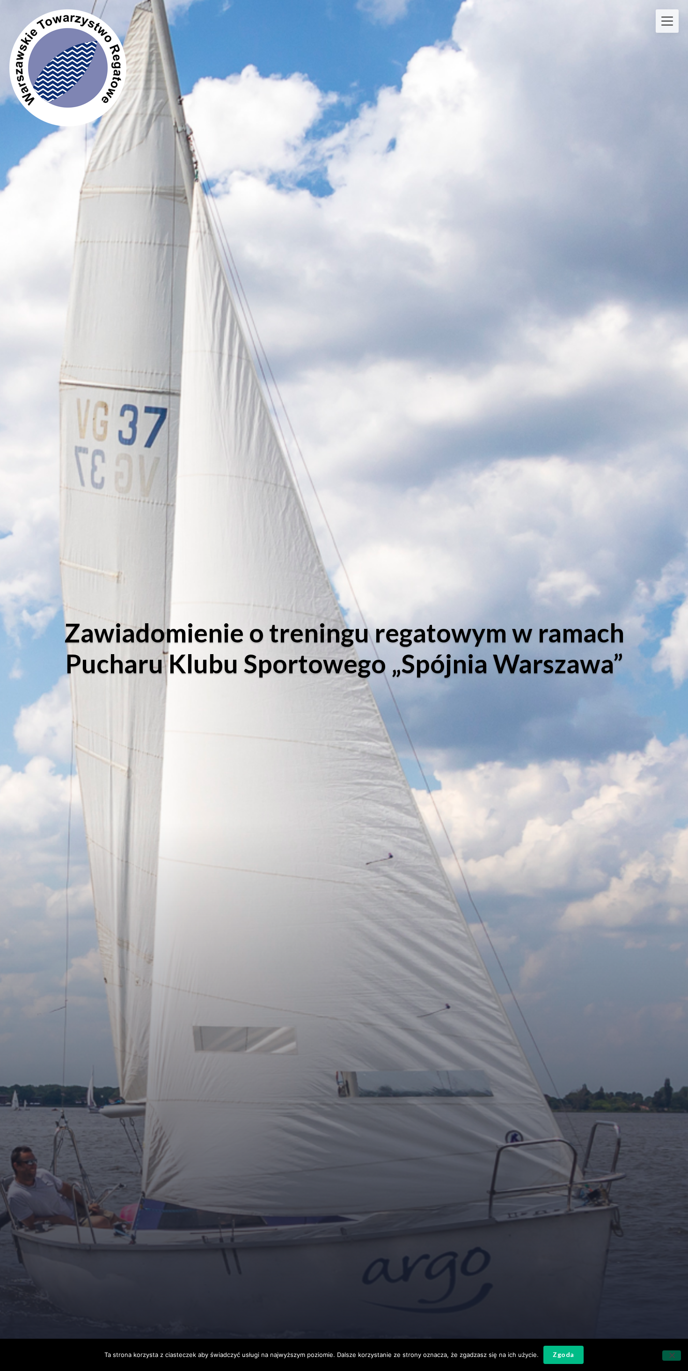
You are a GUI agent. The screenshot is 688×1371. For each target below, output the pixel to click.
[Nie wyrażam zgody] (671, 1355)
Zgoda (563, 1354)
